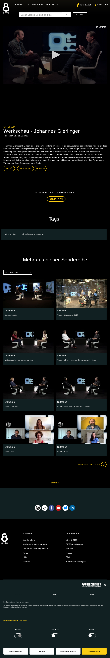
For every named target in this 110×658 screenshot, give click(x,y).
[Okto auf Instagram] (38, 508)
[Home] (4, 544)
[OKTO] (6, 11)
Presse (69, 553)
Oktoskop (9, 127)
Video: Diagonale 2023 (67, 315)
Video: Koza (62, 451)
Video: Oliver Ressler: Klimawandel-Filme (76, 360)
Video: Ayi (9, 451)
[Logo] (101, 27)
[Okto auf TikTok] (45, 508)
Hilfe (25, 557)
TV (28, 5)
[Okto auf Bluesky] (65, 508)
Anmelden (56, 199)
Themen (79, 15)
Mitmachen (37, 5)
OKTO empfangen (74, 544)
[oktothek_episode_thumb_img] (28, 293)
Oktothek (19, 5)
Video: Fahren (11, 406)
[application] (55, 55)
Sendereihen (29, 540)
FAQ (68, 557)
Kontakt (69, 548)
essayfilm (11, 234)
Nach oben (55, 483)
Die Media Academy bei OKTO (37, 548)
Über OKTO (71, 540)
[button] (55, 54)
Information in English (76, 561)
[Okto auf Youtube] (58, 508)
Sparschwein (11, 315)
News (25, 553)
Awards (26, 561)
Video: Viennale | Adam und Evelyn (73, 406)
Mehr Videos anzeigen (89, 464)
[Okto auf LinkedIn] (72, 508)
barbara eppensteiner (35, 234)
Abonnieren (26, 169)
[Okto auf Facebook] (51, 508)
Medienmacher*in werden (35, 544)
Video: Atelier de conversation (19, 360)
